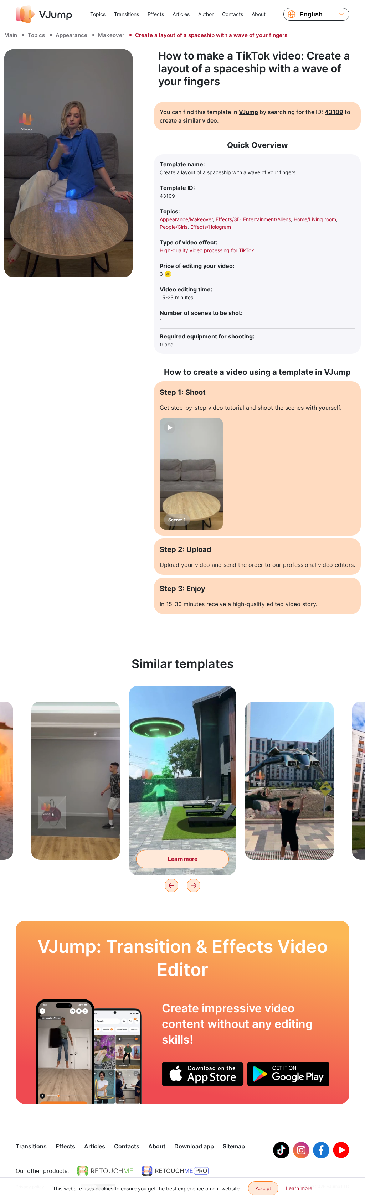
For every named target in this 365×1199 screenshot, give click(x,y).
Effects (156, 14)
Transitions (126, 14)
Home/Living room (315, 219)
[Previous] (171, 885)
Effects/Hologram (210, 227)
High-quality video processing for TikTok (207, 250)
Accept (263, 1188)
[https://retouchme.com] (105, 1171)
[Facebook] (321, 1150)
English (311, 14)
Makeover (111, 35)
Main (10, 35)
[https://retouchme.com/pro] (175, 1171)
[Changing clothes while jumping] (65, 1051)
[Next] (193, 885)
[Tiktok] (281, 1150)
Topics (98, 14)
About (259, 14)
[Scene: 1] (191, 474)
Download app (194, 1146)
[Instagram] (301, 1150)
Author (206, 14)
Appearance (71, 35)
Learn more (76, 843)
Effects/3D (228, 219)
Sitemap (234, 1146)
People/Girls (173, 227)
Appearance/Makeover (186, 219)
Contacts (232, 14)
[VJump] (44, 14)
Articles (181, 14)
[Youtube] (341, 1150)
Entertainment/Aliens (267, 219)
